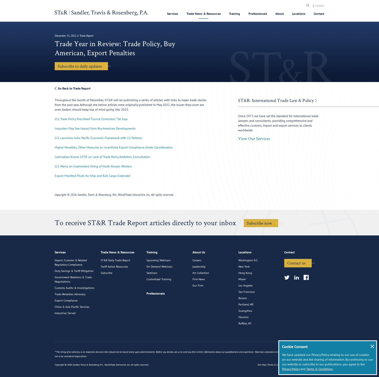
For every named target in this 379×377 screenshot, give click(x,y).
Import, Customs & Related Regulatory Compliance (71, 262)
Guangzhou (245, 311)
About (279, 14)
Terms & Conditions (319, 369)
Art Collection (200, 273)
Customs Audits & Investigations (74, 288)
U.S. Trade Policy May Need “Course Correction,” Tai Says (91, 119)
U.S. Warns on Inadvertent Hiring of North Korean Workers (93, 166)
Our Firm (197, 285)
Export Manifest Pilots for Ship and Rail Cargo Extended (92, 176)
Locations (298, 14)
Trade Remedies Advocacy (70, 294)
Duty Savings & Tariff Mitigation (74, 271)
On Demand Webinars (159, 266)
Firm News (198, 279)
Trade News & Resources (204, 14)
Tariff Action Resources (114, 266)
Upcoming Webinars (158, 260)
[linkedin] (298, 278)
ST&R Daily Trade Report (115, 260)
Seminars (151, 273)
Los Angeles (245, 285)
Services (172, 14)
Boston (242, 298)
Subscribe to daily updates (80, 66)
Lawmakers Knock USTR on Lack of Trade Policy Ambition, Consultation (102, 157)
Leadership (198, 266)
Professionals (258, 14)
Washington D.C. (248, 260)
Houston (243, 317)
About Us (198, 252)
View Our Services (254, 138)
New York (244, 266)
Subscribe (106, 273)
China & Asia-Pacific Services (72, 307)
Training (234, 14)
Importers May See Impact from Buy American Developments (95, 128)
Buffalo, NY (244, 323)
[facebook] (307, 278)
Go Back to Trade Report (74, 88)
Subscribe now (259, 223)
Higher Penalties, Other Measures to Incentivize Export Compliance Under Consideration (114, 147)
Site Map (261, 364)
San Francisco (246, 292)
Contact (319, 14)
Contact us (296, 263)
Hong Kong (245, 273)
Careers (319, 5)
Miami (242, 279)
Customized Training (158, 279)
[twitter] (288, 278)
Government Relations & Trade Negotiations (73, 279)
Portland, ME (246, 304)
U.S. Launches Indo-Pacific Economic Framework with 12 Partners (98, 138)
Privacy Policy (291, 369)
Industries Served (65, 313)
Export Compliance (66, 300)
